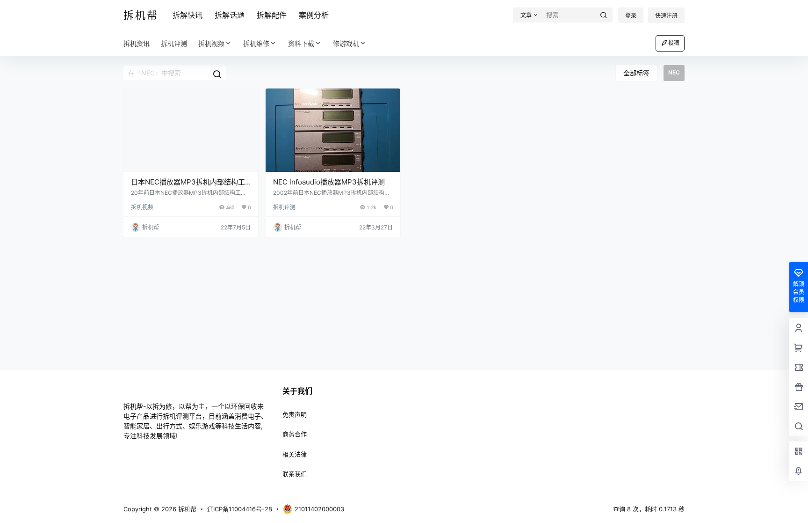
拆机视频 (211, 43)
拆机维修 (256, 43)
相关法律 (294, 454)
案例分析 (314, 15)
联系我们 (294, 474)
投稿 (673, 42)
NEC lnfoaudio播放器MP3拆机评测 (329, 181)
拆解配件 (272, 15)
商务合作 (294, 434)
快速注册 (666, 15)
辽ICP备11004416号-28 (239, 509)
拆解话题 (230, 15)
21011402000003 (319, 509)
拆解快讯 (187, 15)
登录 (630, 15)
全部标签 (636, 73)
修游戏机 (346, 43)
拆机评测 (284, 207)
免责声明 (294, 414)
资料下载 (301, 43)
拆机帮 (186, 509)
